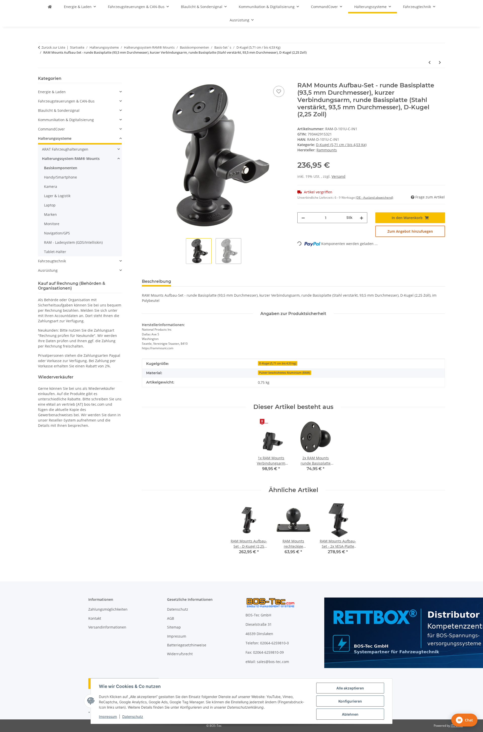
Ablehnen (350, 714)
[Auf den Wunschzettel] (278, 91)
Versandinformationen (107, 627)
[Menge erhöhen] (361, 218)
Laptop (50, 205)
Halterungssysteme (54, 138)
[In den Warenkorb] (146, 79)
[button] (80, 91)
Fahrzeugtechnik (52, 261)
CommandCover (51, 129)
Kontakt (94, 618)
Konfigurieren (350, 701)
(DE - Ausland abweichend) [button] (374, 197)
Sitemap (174, 627)
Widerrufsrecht (180, 653)
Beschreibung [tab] (156, 281)
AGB (170, 618)
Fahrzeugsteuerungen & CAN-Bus (66, 101)
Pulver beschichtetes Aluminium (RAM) (284, 372)
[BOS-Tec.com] (50, 6)
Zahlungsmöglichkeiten (108, 609)
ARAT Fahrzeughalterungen (65, 149)
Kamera (50, 186)
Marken (50, 214)
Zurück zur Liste (53, 47)
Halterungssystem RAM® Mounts (71, 158)
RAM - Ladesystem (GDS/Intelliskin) (73, 242)
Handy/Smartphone (60, 177)
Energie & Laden (52, 91)
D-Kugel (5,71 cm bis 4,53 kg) (277, 363)
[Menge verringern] (303, 218)
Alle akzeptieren (350, 688)
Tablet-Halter (55, 251)
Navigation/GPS (57, 233)
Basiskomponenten (60, 167)
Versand (338, 176)
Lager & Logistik (57, 195)
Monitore (51, 223)
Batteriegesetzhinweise (186, 645)
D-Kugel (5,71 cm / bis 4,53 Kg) (341, 144)
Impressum (108, 716)
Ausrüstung (48, 270)
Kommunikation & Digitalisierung (66, 119)
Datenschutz (132, 716)
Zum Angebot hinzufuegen (410, 231)
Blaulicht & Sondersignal (58, 110)
